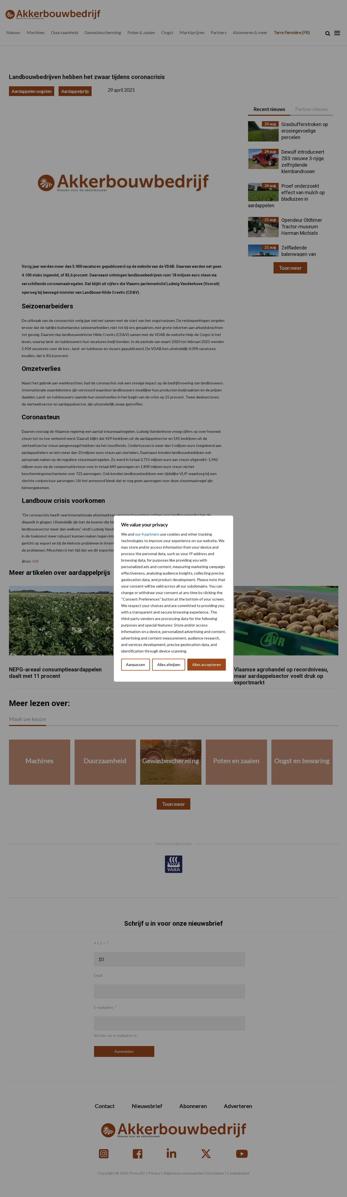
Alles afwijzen (168, 664)
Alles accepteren (206, 664)
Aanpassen (135, 664)
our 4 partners (147, 534)
